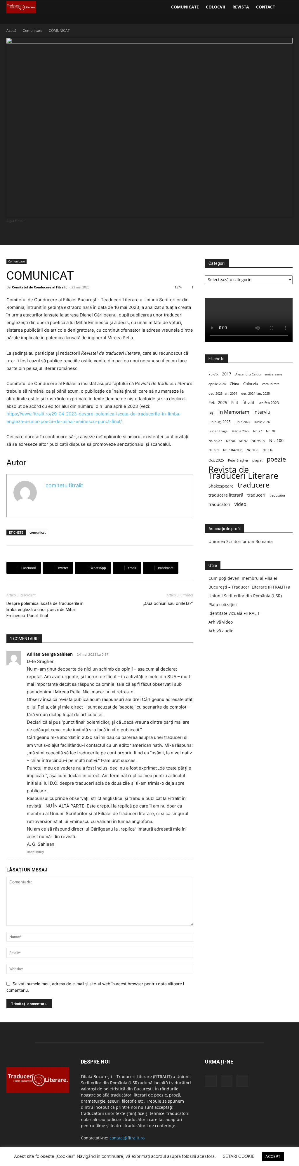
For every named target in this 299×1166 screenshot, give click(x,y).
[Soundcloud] (226, 1081)
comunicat (37, 532)
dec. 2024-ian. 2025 (255, 393)
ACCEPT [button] (272, 1156)
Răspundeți (35, 852)
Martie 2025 (240, 431)
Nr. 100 (276, 440)
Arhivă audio (220, 631)
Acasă (11, 30)
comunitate (270, 384)
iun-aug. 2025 (219, 421)
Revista (240, 7)
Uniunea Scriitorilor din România (240, 541)
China (234, 384)
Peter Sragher (238, 460)
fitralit (248, 402)
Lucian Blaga (217, 431)
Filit (234, 402)
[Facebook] (211, 1081)
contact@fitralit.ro (127, 1138)
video (240, 504)
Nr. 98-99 (258, 440)
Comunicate (185, 7)
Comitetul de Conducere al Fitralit (39, 287)
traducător (277, 495)
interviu (261, 412)
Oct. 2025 (216, 460)
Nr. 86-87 (215, 440)
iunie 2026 (262, 422)
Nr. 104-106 (232, 450)
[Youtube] (242, 1081)
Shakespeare (221, 486)
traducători (219, 504)
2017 (226, 374)
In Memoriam (233, 412)
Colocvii (215, 7)
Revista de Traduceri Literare (243, 473)
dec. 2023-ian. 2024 (222, 393)
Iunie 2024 (242, 422)
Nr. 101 (213, 450)
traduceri (256, 495)
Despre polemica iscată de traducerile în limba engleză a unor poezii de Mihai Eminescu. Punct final (45, 609)
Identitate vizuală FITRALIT (234, 613)
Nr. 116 (268, 450)
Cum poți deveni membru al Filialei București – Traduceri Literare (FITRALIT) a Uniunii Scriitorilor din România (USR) (249, 586)
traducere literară (225, 495)
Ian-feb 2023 (268, 403)
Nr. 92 (243, 440)
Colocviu (250, 383)
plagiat (257, 460)
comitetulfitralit (64, 485)
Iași (211, 412)
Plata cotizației (222, 604)
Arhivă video (220, 622)
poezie (276, 459)
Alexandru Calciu (248, 374)
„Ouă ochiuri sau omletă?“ (168, 603)
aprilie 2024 (217, 384)
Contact (265, 7)
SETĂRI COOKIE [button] (239, 1156)
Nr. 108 (252, 450)
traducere (253, 485)
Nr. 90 (230, 440)
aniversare (273, 374)
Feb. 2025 (217, 402)
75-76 (213, 374)
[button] (286, 7)
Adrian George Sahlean (50, 654)
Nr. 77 (257, 431)
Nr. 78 (270, 431)
